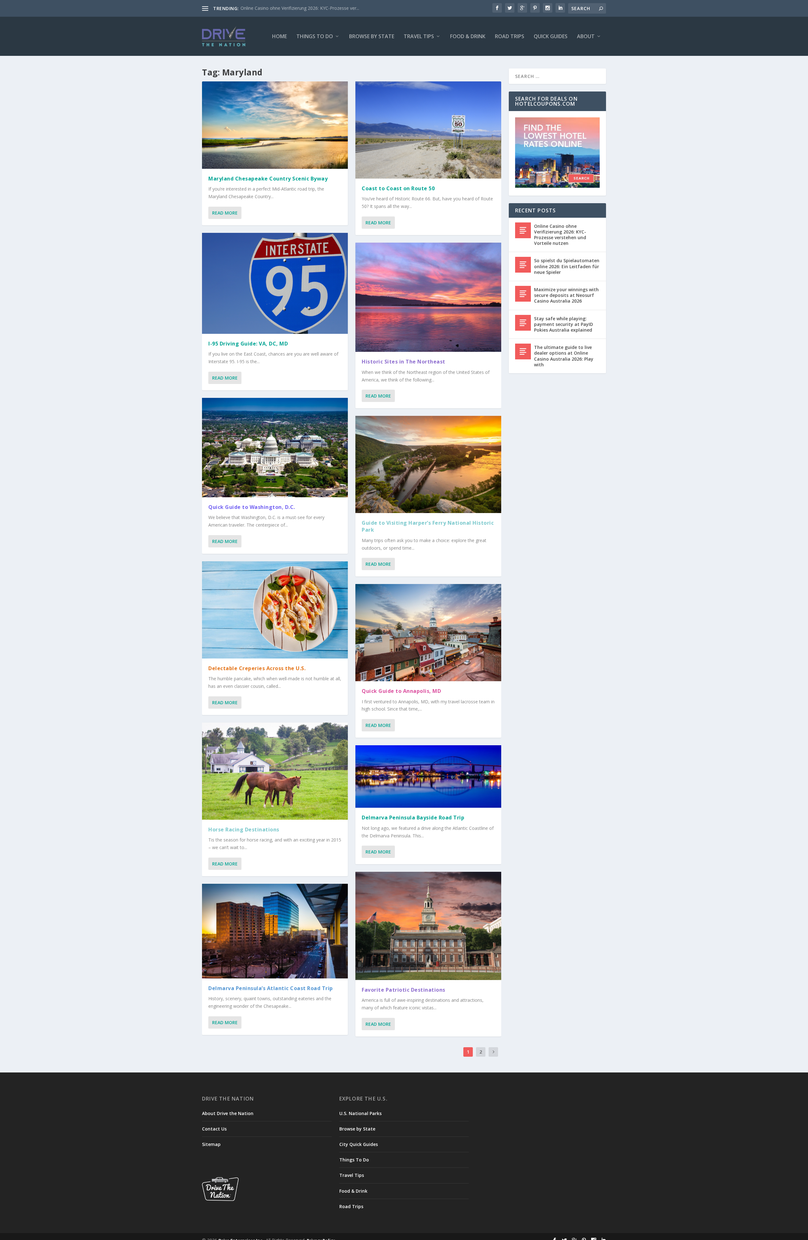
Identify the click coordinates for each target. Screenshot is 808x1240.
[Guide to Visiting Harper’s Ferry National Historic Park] (428, 464)
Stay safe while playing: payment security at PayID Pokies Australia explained (563, 324)
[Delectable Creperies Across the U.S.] (275, 609)
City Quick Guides (358, 1144)
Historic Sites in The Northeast (403, 361)
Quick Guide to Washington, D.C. (251, 507)
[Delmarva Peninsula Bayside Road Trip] (428, 776)
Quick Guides (550, 37)
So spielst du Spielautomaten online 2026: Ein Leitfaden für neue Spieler (566, 266)
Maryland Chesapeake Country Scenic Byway (268, 178)
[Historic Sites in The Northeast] (428, 297)
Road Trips (509, 37)
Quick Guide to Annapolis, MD (401, 691)
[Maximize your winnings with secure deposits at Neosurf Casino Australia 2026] (523, 294)
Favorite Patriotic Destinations (403, 989)
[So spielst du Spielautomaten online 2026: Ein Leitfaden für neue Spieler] (523, 265)
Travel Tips (419, 37)
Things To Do (314, 37)
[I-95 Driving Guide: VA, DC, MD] (275, 283)
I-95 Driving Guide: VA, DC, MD (248, 343)
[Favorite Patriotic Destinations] (428, 926)
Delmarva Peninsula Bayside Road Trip (413, 817)
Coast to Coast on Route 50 (398, 188)
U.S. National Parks (360, 1113)
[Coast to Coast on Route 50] (428, 130)
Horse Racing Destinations (243, 829)
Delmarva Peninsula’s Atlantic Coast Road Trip (270, 988)
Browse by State (371, 37)
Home (279, 37)
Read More (225, 213)
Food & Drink (467, 37)
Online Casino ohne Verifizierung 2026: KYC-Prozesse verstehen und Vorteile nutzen (560, 234)
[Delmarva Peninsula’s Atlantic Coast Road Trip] (275, 931)
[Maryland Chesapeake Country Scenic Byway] (275, 125)
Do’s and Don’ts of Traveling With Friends (283, 8)
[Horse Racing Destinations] (275, 771)
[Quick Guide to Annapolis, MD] (428, 632)
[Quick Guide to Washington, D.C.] (275, 447)
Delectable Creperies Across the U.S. (257, 668)
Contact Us (214, 1129)
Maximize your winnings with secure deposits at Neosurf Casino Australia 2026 (566, 295)
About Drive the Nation (227, 1113)
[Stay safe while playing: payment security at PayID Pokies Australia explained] (523, 323)
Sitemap (211, 1144)
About (586, 37)
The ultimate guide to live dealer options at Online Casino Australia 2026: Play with (563, 356)
